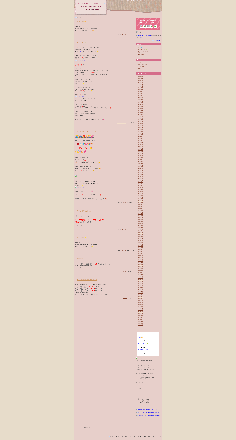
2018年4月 (140, 264)
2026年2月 (140, 88)
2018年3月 (140, 266)
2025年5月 (140, 105)
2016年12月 (140, 295)
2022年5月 (140, 172)
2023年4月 (140, 152)
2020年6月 (140, 216)
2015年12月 (140, 317)
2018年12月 (140, 249)
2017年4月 (140, 287)
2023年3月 (140, 153)
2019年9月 (140, 232)
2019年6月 (140, 238)
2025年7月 (140, 101)
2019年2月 (140, 246)
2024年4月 (140, 129)
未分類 (124, 202)
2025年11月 (140, 93)
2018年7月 (140, 259)
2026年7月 (140, 78)
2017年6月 (140, 283)
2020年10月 (140, 208)
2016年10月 (140, 298)
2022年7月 (140, 169)
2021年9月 (140, 187)
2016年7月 (140, 304)
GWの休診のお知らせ (84, 211)
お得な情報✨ (81, 237)
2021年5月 (140, 195)
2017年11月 (140, 274)
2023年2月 (140, 155)
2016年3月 (140, 311)
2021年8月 (140, 189)
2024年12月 (140, 114)
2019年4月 (140, 242)
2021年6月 (140, 193)
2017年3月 (140, 289)
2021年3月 (140, 199)
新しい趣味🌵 (81, 42)
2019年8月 (140, 234)
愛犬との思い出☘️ (142, 49)
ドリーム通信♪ (141, 66)
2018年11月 (140, 251)
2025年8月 (140, 99)
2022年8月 (140, 167)
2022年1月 (140, 180)
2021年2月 (140, 200)
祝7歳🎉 (140, 47)
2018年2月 (140, 268)
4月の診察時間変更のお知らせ (87, 280)
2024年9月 (140, 120)
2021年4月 (140, 197)
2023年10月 (140, 140)
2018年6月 (140, 261)
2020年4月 (140, 219)
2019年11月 (140, 229)
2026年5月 (140, 82)
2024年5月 (140, 127)
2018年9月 (140, 255)
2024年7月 (140, 123)
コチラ (141, 37)
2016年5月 (140, 308)
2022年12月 (140, 159)
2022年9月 (140, 165)
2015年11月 (140, 319)
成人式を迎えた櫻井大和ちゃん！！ (89, 131)
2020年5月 (140, 217)
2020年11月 (140, 206)
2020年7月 (140, 214)
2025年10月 (140, 95)
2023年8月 (140, 144)
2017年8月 (140, 279)
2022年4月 (140, 174)
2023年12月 (140, 137)
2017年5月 (140, 285)
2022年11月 (140, 161)
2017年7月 (140, 281)
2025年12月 (140, 91)
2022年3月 (140, 176)
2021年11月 (140, 184)
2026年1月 (140, 89)
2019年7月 (140, 236)
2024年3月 (140, 131)
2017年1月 (140, 293)
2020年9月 (140, 210)
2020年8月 (140, 212)
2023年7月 (140, 146)
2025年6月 (140, 103)
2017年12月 (140, 272)
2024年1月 (140, 135)
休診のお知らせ (82, 259)
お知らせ (124, 34)
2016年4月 (140, 310)
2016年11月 (140, 296)
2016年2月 (140, 313)
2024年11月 (140, 116)
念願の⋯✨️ (141, 53)
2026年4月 (140, 84)
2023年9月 (140, 142)
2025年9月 (140, 97)
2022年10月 (140, 163)
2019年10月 (140, 231)
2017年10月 (140, 276)
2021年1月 (140, 202)
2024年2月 (140, 133)
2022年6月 (140, 170)
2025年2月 (140, 110)
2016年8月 (140, 302)
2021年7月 (140, 191)
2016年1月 (140, 315)
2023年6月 (140, 148)
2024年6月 (140, 125)
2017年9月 (140, 278)
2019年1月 (140, 248)
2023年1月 (140, 157)
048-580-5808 (92, 9)
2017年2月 (140, 291)
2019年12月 (140, 227)
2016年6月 (140, 306)
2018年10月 (140, 253)
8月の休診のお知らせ (143, 51)
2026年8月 (140, 76)
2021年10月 (140, 185)
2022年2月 (140, 178)
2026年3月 (140, 86)
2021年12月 (140, 182)
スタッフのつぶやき (121, 122)
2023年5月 (140, 150)
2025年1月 (140, 112)
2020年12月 (140, 204)
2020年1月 (140, 225)
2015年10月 (140, 321)
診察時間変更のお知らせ (144, 55)
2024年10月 (140, 118)
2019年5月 (140, 240)
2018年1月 (140, 270)
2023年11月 (140, 138)
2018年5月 (140, 263)
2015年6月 (140, 325)
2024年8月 (140, 121)
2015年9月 (140, 323)
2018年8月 (140, 257)
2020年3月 (140, 221)
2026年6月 (140, 80)
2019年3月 (140, 244)
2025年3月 (140, 108)
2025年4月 (140, 106)
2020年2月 (140, 223)
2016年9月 (140, 300)
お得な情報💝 (81, 21)
